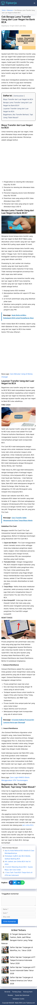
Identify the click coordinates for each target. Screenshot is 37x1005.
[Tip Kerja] (9, 3)
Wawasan (10, 10)
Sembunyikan (18, 96)
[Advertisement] (18, 161)
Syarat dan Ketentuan (22, 995)
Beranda (7, 992)
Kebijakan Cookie (18, 999)
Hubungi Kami (27, 992)
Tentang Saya (16, 992)
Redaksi (10, 995)
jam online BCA (27, 825)
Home (4, 10)
